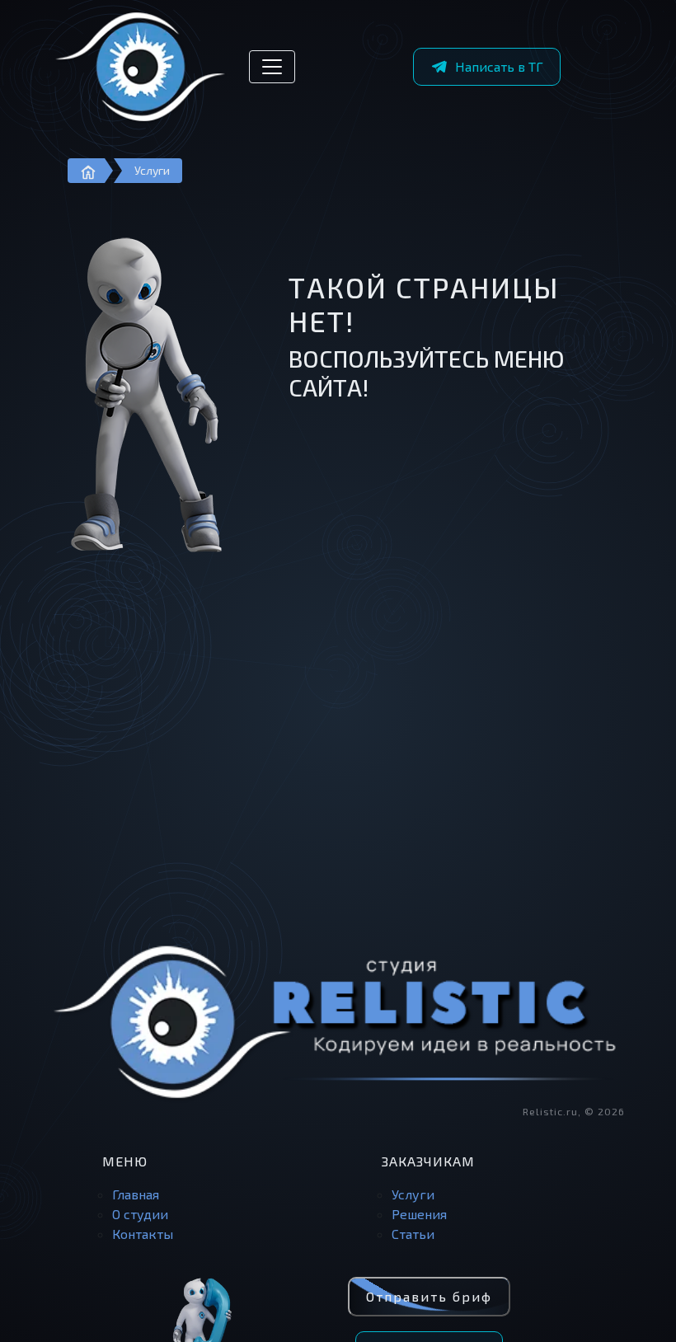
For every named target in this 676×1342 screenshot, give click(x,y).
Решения (419, 1214)
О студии (140, 1214)
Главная (135, 1194)
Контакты (142, 1233)
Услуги (152, 170)
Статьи (413, 1233)
